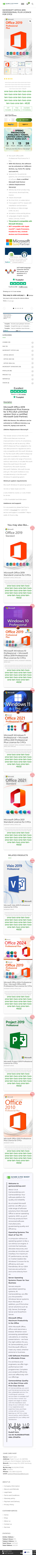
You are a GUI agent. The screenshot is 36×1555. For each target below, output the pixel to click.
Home (6, 1515)
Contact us (8, 1524)
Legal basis (8, 1492)
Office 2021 (8, 359)
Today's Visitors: (8, 1541)
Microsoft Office (9, 350)
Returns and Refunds (11, 1489)
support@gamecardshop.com (18, 1474)
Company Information (12, 1486)
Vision (4, 382)
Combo (5, 342)
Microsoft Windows (10, 366)
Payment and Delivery (12, 1501)
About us (7, 1521)
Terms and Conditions (11, 1495)
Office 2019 (8, 355)
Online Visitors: (8, 1537)
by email (14, 510)
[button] (30, 21)
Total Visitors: (7, 1545)
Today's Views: (7, 1539)
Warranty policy (9, 1498)
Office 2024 (8, 363)
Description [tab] (8, 402)
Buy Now (25, 120)
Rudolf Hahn (7, 1551)
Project (5, 374)
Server (5, 379)
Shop (6, 1518)
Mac (4, 346)
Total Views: (7, 1543)
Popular (5, 370)
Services (7, 1527)
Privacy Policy (9, 1504)
